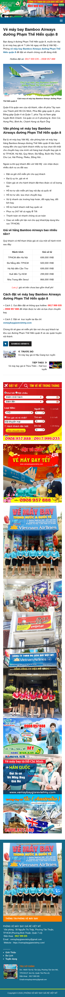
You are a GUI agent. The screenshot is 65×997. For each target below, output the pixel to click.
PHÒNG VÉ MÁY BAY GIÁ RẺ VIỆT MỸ (40, 993)
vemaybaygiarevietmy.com (17, 322)
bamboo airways (20, 344)
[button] (60, 20)
